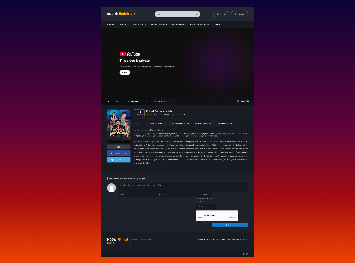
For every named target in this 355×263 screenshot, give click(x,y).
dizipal (218, 239)
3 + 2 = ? (199, 201)
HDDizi (121, 13)
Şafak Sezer (158, 136)
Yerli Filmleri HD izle (225, 123)
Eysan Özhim (208, 133)
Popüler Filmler (178, 24)
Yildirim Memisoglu (211, 136)
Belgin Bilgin (150, 133)
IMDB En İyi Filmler (158, 24)
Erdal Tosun (186, 133)
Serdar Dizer (169, 136)
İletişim (217, 24)
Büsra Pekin (176, 133)
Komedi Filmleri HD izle (180, 123)
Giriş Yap (241, 14)
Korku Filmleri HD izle (203, 123)
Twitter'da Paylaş (120, 160)
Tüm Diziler (138, 24)
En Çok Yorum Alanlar (200, 24)
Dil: (108, 101)
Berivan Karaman (163, 133)
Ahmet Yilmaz (151, 130)
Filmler (123, 24)
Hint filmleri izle (226, 239)
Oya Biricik (147, 136)
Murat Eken (236, 133)
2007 (156, 114)
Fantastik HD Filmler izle (156, 123)
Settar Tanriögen (182, 136)
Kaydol (223, 14)
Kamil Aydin (162, 130)
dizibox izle (235, 239)
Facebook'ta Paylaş (120, 153)
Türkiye (166, 114)
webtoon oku (201, 239)
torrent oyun (211, 239)
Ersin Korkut (197, 133)
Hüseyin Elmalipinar (222, 133)
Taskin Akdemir (196, 136)
